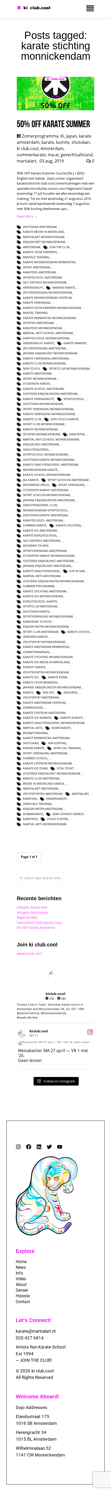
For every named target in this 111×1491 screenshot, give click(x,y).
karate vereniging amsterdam (46, 358)
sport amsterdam (36, 267)
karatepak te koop (37, 621)
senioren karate (35, 637)
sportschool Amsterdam (42, 277)
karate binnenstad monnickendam (49, 318)
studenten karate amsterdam (45, 490)
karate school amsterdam (43, 389)
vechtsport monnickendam (44, 642)
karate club (32, 419)
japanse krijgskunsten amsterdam (49, 500)
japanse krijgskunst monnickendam (50, 353)
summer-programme (38, 586)
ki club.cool (27, 148)
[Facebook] (28, 1146)
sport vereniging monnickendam (48, 409)
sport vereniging (71, 485)
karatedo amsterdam (39, 272)
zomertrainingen (36, 652)
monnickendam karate (40, 470)
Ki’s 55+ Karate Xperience (36, 927)
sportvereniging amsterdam (45, 551)
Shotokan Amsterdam (40, 227)
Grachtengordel (36, 449)
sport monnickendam (39, 379)
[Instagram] (18, 1146)
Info (19, 1273)
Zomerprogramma (40, 136)
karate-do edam (35, 768)
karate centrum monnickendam (47, 763)
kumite (62, 142)
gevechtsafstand (77, 155)
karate (48, 142)
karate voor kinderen (40, 252)
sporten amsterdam (38, 323)
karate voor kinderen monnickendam (52, 308)
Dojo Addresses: (32, 1407)
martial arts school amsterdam (48, 333)
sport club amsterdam (40, 632)
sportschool (74, 399)
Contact (23, 1301)
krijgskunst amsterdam (41, 444)
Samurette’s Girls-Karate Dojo (39, 922)
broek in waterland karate (43, 783)
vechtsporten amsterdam (42, 794)
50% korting (57, 743)
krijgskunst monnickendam (44, 242)
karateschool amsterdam (43, 520)
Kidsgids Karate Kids (32, 907)
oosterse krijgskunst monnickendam (51, 773)
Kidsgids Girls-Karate (32, 912)
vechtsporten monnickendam (46, 672)
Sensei (22, 1290)
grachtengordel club (40, 505)
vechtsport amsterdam (41, 697)
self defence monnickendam (44, 282)
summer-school (35, 758)
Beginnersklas (27, 917)
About (21, 1284)
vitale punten (57, 819)
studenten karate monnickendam (48, 556)
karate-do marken (37, 718)
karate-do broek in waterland (46, 662)
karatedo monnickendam (42, 328)
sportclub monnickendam (69, 368)
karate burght (71, 718)
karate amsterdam (37, 373)
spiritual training (67, 748)
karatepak (77, 434)
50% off (48, 692)
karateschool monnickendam (46, 338)
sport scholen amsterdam (68, 480)
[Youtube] (59, 1146)
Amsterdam (52, 148)
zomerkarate (33, 814)
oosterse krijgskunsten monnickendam (53, 581)
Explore (25, 1251)
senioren (70, 692)
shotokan (81, 142)
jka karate (30, 480)
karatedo (30, 819)
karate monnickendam (40, 429)
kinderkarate (56, 799)
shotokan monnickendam (43, 404)
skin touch (31, 368)
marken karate (63, 287)
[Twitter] (49, 1146)
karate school (78, 632)
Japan (71, 136)
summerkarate (31, 155)
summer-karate (34, 525)
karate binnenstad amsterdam (46, 738)
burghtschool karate (40, 601)
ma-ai (53, 155)
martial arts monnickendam (45, 824)
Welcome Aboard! (37, 1396)
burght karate (34, 667)
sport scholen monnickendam (46, 495)
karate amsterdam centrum (44, 702)
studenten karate (36, 383)
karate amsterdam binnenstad (46, 647)
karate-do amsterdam (40, 530)
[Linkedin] (39, 1146)
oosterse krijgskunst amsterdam (48, 561)
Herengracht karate (38, 343)
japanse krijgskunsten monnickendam (52, 687)
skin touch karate (64, 419)
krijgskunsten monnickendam (46, 626)
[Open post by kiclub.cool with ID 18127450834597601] (55, 1043)
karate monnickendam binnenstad (49, 262)
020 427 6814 (30, 1337)
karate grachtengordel (41, 571)
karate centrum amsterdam (44, 713)
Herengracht (33, 287)
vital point (65, 768)
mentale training (36, 257)
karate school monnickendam (46, 475)
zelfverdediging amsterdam (44, 348)
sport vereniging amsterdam (45, 753)
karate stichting (68, 525)
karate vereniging (37, 302)
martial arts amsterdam (41, 576)
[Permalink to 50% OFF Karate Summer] (55, 109)
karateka (30, 799)
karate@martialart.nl (36, 1331)
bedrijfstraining (35, 733)
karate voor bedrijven (40, 682)
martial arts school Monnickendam (51, 439)
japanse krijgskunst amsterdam (47, 566)
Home (21, 1261)
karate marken (75, 343)
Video (21, 1278)
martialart (26, 161)
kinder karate (33, 748)
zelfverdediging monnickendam (47, 292)
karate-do (31, 677)
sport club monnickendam (43, 424)
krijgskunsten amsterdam (42, 809)
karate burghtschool (40, 535)
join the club (59, 247)
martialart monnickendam (43, 237)
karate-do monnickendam (43, 596)
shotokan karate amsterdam (45, 515)
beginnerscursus (36, 485)
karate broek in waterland (43, 232)
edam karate (61, 728)
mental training (35, 313)
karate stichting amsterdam (44, 591)
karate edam (57, 677)
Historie (23, 1295)
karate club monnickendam (44, 363)
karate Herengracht (38, 399)
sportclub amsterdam (40, 606)
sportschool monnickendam (45, 454)
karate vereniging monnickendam (49, 414)
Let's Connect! (33, 1320)
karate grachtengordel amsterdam (50, 464)
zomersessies (33, 707)
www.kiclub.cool (29, 953)
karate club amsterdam (41, 778)
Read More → (27, 216)
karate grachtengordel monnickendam (53, 723)
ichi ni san (77, 571)
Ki (62, 136)
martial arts (32, 728)
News (21, 1267)
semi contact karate (68, 814)
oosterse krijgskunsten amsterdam (50, 394)
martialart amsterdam (40, 788)
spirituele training (37, 804)
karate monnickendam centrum (47, 298)
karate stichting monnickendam (48, 657)
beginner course (36, 545)
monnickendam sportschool (45, 510)
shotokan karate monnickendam (48, 460)
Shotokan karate (36, 611)
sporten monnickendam (41, 434)
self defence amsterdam (41, 541)
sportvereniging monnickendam (48, 616)
